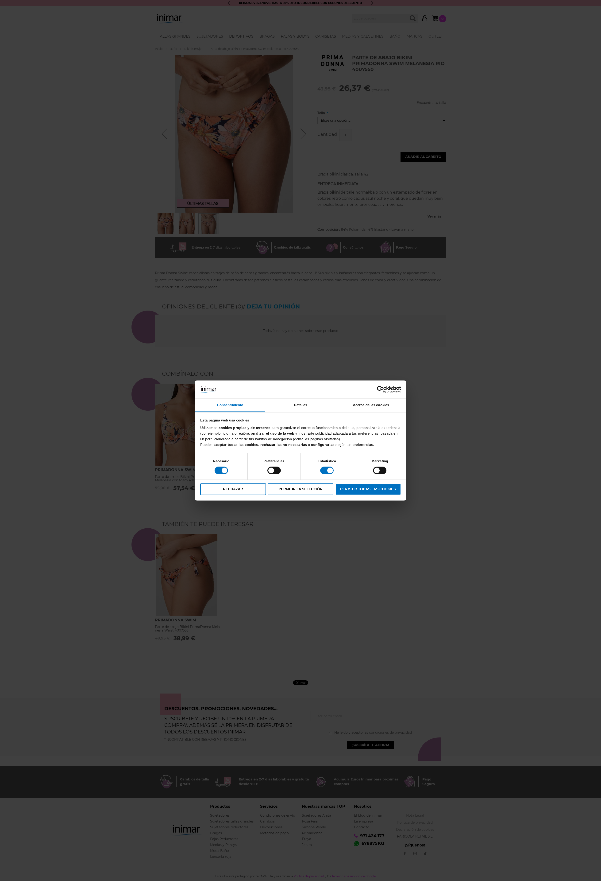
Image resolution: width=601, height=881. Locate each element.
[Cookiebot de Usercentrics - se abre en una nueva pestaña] (380, 389)
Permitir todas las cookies (368, 489)
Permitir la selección (301, 489)
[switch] (274, 471)
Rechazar (233, 489)
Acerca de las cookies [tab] (371, 405)
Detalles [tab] (300, 405)
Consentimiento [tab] (230, 405)
